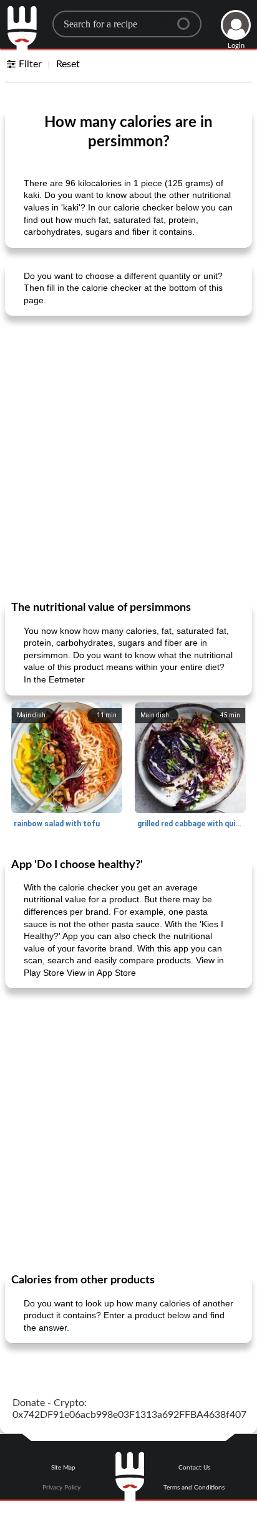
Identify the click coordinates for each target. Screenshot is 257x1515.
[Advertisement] (128, 457)
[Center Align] (187, 18)
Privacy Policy (61, 1487)
